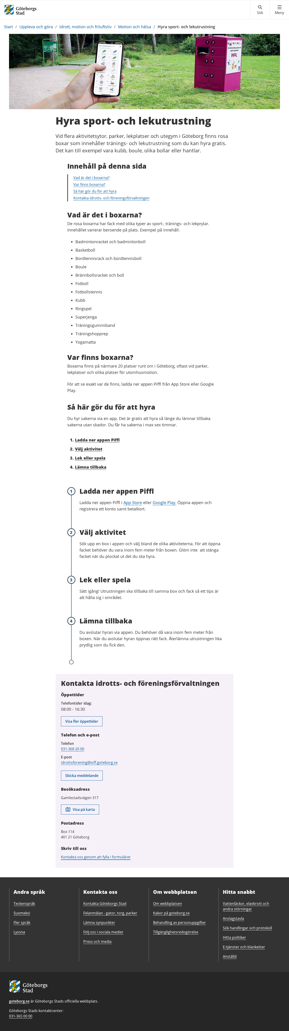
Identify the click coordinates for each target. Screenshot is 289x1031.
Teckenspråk (24, 903)
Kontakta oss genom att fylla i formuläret (96, 856)
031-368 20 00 (72, 748)
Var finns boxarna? (89, 184)
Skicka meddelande (81, 775)
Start (8, 26)
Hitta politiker (234, 937)
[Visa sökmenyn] (260, 10)
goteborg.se (19, 1001)
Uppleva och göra (36, 26)
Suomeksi (22, 913)
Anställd (230, 956)
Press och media (97, 941)
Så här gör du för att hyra (95, 191)
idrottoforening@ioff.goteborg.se (89, 762)
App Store (133, 502)
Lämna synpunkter (99, 922)
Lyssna (19, 932)
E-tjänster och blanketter (244, 946)
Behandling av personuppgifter (179, 922)
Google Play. (164, 502)
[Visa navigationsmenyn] (279, 10)
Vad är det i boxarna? (91, 177)
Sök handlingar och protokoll (247, 927)
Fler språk (22, 922)
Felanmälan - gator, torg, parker (110, 913)
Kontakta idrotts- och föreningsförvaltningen (111, 198)
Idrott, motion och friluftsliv (85, 26)
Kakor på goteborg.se (171, 913)
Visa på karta (84, 809)
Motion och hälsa (134, 26)
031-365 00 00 (20, 1016)
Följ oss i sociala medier (103, 932)
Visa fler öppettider (81, 721)
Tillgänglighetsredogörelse (175, 932)
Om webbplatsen (167, 903)
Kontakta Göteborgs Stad (104, 903)
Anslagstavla (233, 918)
